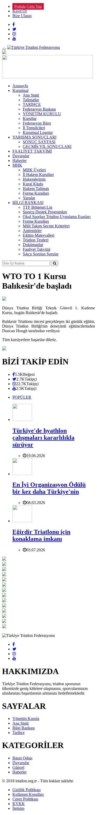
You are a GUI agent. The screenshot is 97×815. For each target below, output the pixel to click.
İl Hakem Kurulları (38, 174)
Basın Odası (22, 758)
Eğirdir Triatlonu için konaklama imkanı (41, 535)
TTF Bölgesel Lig (37, 207)
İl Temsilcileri (34, 128)
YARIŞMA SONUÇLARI (34, 137)
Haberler (19, 160)
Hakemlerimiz (34, 179)
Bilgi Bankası (23, 728)
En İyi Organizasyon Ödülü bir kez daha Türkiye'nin (49, 488)
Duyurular (20, 156)
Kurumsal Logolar (38, 132)
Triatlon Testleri (35, 240)
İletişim (18, 808)
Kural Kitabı (33, 184)
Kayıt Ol (19, 11)
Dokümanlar (33, 244)
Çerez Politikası (25, 799)
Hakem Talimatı (36, 188)
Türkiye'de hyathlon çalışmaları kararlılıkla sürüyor (43, 437)
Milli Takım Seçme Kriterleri (46, 226)
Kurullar (29, 118)
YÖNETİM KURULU (42, 114)
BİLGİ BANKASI (27, 202)
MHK (17, 165)
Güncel (18, 767)
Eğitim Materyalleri (38, 235)
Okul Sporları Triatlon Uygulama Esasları (57, 216)
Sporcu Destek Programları (45, 212)
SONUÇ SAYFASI (39, 142)
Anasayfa (20, 86)
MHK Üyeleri (34, 170)
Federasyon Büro (37, 123)
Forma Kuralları (36, 193)
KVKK (18, 804)
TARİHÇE (32, 104)
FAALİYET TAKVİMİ (32, 151)
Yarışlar (29, 198)
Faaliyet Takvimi (36, 249)
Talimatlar (31, 100)
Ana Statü (31, 95)
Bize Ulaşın (22, 15)
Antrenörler (32, 230)
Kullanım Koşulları (28, 794)
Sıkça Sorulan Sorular (40, 254)
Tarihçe (18, 732)
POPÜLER (21, 397)
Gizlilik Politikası (26, 789)
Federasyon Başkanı (39, 109)
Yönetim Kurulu (25, 718)
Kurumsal (20, 90)
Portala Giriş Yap (28, 6)
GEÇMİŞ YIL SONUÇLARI (47, 146)
